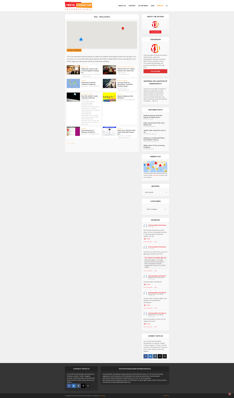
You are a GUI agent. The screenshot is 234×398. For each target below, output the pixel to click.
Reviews (125, 80)
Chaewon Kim (95, 120)
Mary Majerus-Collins (87, 115)
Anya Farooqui (149, 119)
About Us (122, 5)
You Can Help (155, 71)
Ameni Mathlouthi (86, 113)
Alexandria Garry (86, 120)
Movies (119, 80)
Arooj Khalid (92, 108)
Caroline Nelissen (86, 112)
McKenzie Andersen (150, 134)
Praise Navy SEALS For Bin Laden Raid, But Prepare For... (126, 132)
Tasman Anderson (89, 101)
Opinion (83, 80)
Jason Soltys (94, 117)
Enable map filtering (74, 50)
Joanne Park (96, 122)
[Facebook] (146, 356)
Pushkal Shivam (95, 106)
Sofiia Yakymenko (150, 126)
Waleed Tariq (85, 110)
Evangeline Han (124, 74)
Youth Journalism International (157, 225)
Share (155, 241)
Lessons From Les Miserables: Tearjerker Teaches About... (125, 84)
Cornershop (102, 395)
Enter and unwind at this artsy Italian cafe (154, 124)
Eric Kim (90, 122)
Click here (155, 175)
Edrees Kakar (85, 108)
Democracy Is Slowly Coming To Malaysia (88, 83)
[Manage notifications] (229, 394)
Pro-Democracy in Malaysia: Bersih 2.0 (88, 131)
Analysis (83, 128)
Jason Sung (84, 124)
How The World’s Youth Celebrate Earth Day (89, 97)
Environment (84, 94)
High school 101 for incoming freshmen (154, 146)
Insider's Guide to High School (125, 67)
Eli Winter (96, 115)
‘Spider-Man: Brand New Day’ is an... (155, 131)
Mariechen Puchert (86, 105)
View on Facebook (148, 241)
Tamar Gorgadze (86, 117)
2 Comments (96, 74)
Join (152, 5)
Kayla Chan (87, 76)
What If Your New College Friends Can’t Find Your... (126, 69)
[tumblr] (155, 356)
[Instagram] (160, 356)
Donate (160, 5)
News (82, 67)
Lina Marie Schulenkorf (151, 141)
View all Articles (155, 32)
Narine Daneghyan (94, 110)
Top (87, 67)
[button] (123, 28)
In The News (143, 5)
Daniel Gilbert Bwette (87, 103)
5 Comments (128, 136)
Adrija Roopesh (149, 149)
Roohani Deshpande (87, 119)
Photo (148, 239)
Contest (132, 5)
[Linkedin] (150, 356)
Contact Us (166, 395)
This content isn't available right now (155, 258)
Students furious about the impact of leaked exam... (153, 116)
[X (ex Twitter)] (165, 356)
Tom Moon (84, 122)
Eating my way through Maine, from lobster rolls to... (154, 139)
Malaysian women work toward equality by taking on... (90, 70)
